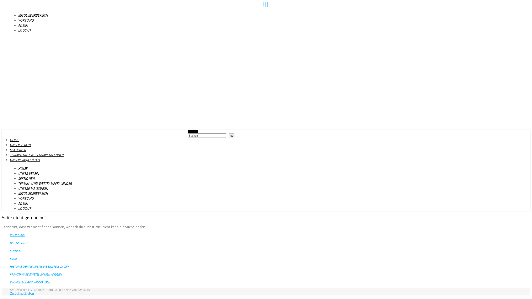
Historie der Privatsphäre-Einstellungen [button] (39, 266)
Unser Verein (20, 145)
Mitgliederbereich (33, 15)
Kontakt (16, 251)
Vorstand (26, 20)
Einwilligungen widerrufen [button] (30, 282)
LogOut (24, 30)
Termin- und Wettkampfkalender (37, 155)
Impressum (17, 235)
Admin (23, 25)
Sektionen (18, 150)
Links (13, 259)
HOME (14, 140)
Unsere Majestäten (25, 160)
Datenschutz (19, 243)
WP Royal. (84, 290)
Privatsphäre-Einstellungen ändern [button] (36, 274)
